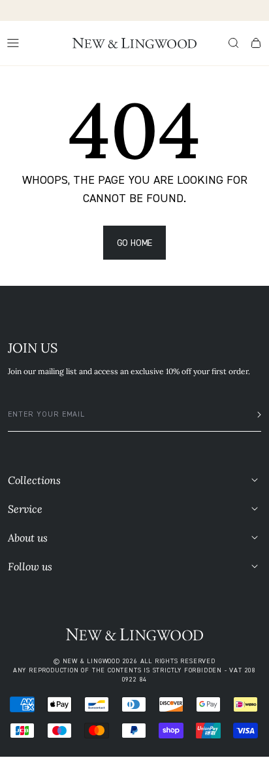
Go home (135, 242)
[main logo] (134, 43)
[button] (233, 43)
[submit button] (255, 415)
